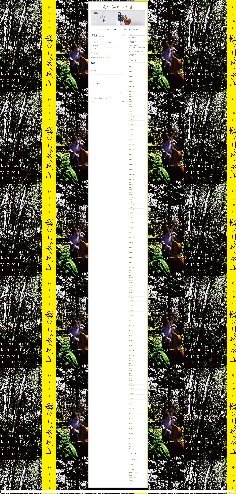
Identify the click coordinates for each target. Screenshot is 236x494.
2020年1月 (131, 262)
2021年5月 (131, 222)
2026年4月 (131, 74)
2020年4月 (131, 255)
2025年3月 (131, 106)
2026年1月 (131, 81)
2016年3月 (131, 373)
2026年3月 (131, 76)
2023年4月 (131, 164)
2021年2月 (131, 229)
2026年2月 (131, 79)
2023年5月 (131, 162)
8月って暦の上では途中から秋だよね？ (137, 51)
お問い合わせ (135, 29)
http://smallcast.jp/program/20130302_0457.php (100, 56)
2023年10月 (131, 149)
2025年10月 (131, 89)
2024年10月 (131, 119)
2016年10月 (131, 355)
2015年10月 (131, 385)
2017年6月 (131, 335)
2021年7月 (131, 217)
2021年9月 (131, 212)
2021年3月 (131, 227)
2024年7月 (131, 126)
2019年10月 (131, 270)
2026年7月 (131, 66)
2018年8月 (131, 302)
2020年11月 (131, 237)
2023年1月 (131, 172)
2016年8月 (131, 360)
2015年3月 (131, 400)
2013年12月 (131, 428)
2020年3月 (131, 257)
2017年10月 (131, 325)
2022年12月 (131, 174)
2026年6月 (131, 69)
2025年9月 (131, 91)
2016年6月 (131, 365)
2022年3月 (131, 197)
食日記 (93, 101)
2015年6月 (131, 393)
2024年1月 (131, 141)
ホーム (99, 29)
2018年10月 (131, 297)
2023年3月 (131, 167)
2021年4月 (131, 224)
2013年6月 (131, 438)
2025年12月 (131, 84)
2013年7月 (131, 436)
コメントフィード (133, 480)
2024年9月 (131, 121)
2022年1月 (131, 202)
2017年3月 (131, 343)
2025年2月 (131, 109)
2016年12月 (131, 350)
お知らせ (131, 456)
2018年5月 (131, 310)
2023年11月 (131, 146)
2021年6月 (131, 219)
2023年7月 (131, 157)
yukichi (102, 36)
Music (120, 29)
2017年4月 (131, 340)
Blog (103, 29)
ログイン (131, 475)
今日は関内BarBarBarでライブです (136, 45)
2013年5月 (131, 441)
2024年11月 (131, 116)
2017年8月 (131, 330)
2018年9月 (131, 300)
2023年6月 (131, 159)
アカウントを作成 (133, 472)
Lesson (108, 29)
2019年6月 (131, 280)
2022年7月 (131, 187)
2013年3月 (131, 446)
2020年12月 (131, 234)
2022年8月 (131, 184)
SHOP (130, 29)
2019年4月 (131, 285)
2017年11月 (131, 322)
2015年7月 (131, 390)
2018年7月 (131, 305)
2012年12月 (131, 448)
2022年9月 (131, 182)
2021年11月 (131, 207)
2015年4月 (131, 398)
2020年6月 (131, 250)
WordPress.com (132, 482)
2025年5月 (131, 101)
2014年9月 (131, 410)
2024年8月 (131, 124)
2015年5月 (131, 395)
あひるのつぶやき (118, 7)
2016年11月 (131, 353)
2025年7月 (131, 96)
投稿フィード (132, 477)
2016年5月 (131, 368)
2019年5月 (131, 282)
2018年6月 (131, 307)
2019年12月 (131, 265)
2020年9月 (131, 242)
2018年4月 (131, 312)
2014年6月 (131, 418)
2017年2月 (131, 345)
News (123, 101)
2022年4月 (131, 194)
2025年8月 (131, 94)
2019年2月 (131, 290)
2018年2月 (131, 317)
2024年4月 (131, 134)
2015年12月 (131, 380)
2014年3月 (131, 423)
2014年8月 (131, 413)
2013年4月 (131, 443)
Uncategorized (132, 464)
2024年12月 (131, 114)
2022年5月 (131, 192)
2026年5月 (131, 71)
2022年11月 (131, 177)
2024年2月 (131, 139)
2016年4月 (131, 370)
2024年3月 (131, 136)
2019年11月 (131, 267)
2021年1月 (131, 232)
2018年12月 (131, 295)
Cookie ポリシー (26, 491)
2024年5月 (131, 131)
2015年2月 (131, 403)
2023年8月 (131, 154)
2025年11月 (131, 86)
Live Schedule (114, 29)
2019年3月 (131, 287)
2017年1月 (131, 348)
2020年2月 (131, 260)
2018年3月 (131, 315)
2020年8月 (131, 245)
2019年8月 (131, 275)
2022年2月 (131, 199)
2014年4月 (131, 421)
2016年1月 (131, 378)
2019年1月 (131, 292)
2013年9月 (131, 433)
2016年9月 (131, 358)
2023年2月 (131, 169)
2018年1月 (131, 320)
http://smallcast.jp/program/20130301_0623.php (100, 57)
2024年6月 (131, 129)
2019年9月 (131, 272)
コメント (121, 92)
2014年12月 (131, 408)
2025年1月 (131, 111)
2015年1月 (131, 405)
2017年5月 (131, 338)
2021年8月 (131, 214)
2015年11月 (131, 383)
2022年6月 (131, 189)
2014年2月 (131, 426)
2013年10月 (131, 431)
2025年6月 (131, 99)
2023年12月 (131, 144)
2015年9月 (131, 388)
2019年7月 (131, 277)
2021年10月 (131, 209)
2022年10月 (131, 179)
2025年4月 (131, 104)
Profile (125, 29)
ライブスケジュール (133, 459)
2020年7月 (131, 247)
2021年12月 (131, 204)
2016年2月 (131, 375)
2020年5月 (131, 252)
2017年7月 (131, 333)
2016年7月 (131, 363)
